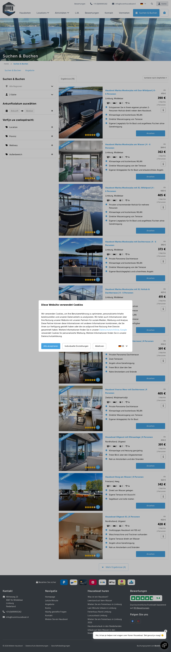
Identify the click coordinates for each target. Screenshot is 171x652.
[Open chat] (164, 645)
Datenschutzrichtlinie (109, 330)
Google (123, 330)
